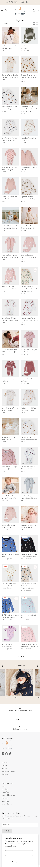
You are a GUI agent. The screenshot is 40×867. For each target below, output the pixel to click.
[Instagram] (6, 753)
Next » (23, 656)
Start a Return (6, 792)
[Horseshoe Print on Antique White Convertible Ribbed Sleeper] (29, 96)
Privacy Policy (6, 801)
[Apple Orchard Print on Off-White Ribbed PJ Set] (10, 339)
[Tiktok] (10, 753)
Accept (19, 852)
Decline (19, 857)
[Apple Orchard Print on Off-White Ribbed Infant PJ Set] (29, 307)
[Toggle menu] (2, 10)
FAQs (3, 786)
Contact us (5, 774)
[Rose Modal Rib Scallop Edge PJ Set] (10, 186)
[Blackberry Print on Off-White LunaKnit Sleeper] (29, 456)
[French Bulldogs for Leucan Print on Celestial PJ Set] (10, 485)
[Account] (33, 10)
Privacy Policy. (12, 847)
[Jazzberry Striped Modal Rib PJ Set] (29, 368)
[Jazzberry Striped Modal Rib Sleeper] (10, 368)
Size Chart (5, 789)
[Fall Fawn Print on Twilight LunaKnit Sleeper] (29, 339)
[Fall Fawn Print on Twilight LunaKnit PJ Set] (10, 456)
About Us (5, 768)
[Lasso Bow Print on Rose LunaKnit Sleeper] (10, 157)
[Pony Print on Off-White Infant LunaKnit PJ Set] (10, 127)
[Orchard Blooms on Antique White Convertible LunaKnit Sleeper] (29, 276)
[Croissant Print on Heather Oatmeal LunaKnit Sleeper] (10, 64)
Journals (4, 765)
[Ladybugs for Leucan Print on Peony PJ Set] (10, 514)
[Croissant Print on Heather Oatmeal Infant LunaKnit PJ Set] (29, 64)
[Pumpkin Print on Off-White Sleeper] (10, 426)
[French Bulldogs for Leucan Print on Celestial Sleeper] (29, 485)
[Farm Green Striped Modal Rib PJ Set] (29, 35)
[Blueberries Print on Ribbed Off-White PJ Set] (10, 35)
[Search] (7, 10)
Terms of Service (7, 804)
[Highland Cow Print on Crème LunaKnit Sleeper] (29, 186)
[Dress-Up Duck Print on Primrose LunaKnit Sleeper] (10, 244)
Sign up (6, 830)
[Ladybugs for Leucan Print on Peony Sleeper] (29, 514)
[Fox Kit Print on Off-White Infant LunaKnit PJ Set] (29, 397)
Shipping (4, 798)
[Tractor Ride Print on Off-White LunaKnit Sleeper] (10, 215)
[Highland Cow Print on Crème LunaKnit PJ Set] (29, 215)
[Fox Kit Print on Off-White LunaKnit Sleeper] (10, 397)
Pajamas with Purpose (8, 771)
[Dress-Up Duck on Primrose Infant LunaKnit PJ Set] (29, 244)
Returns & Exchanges (8, 795)
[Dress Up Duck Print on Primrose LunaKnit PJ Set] (10, 276)
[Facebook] (3, 753)
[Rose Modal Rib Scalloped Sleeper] (29, 157)
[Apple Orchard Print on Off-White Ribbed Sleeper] (10, 307)
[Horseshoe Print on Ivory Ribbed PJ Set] (29, 127)
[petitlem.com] (20, 10)
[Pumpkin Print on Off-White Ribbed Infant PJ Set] (29, 426)
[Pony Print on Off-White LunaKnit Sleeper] (10, 96)
